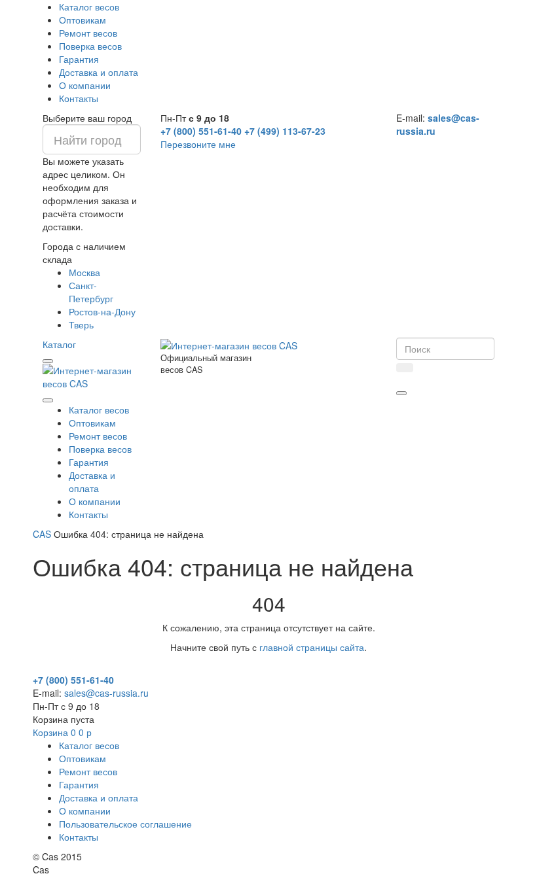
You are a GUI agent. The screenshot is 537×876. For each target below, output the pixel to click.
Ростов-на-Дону (102, 311)
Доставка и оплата (98, 72)
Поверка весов (90, 45)
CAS (42, 533)
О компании (85, 85)
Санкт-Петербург (91, 292)
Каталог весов (89, 6)
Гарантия (79, 58)
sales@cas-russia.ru (106, 692)
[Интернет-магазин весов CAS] (92, 375)
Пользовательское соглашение (125, 823)
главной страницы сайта (311, 647)
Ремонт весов (88, 32)
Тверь (81, 324)
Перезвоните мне (198, 143)
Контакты (78, 98)
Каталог (59, 344)
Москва (84, 272)
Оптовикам (82, 19)
